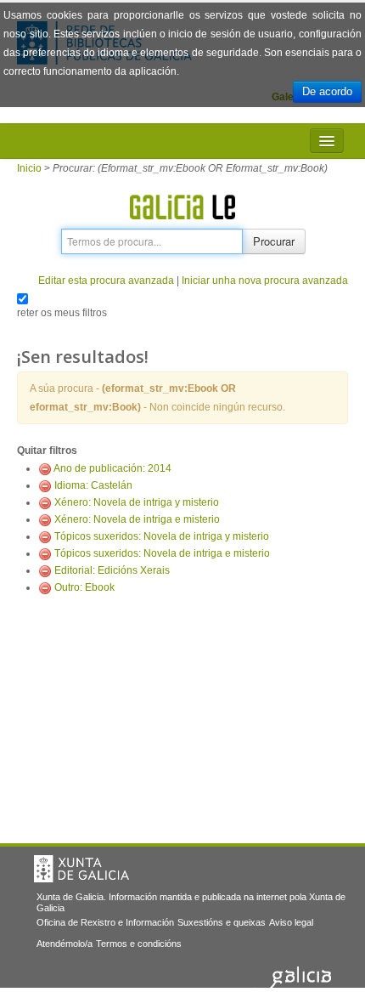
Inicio (29, 168)
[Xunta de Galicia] (81, 868)
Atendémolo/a (64, 943)
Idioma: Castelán (93, 485)
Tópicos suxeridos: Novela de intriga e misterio (162, 553)
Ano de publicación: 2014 (112, 468)
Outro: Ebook (84, 587)
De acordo (327, 91)
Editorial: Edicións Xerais (112, 570)
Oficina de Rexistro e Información (105, 922)
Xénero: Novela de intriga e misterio (137, 519)
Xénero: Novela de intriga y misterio (136, 502)
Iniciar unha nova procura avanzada (265, 280)
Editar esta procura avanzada (106, 280)
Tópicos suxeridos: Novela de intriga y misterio (161, 536)
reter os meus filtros (62, 313)
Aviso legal (291, 922)
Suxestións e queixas (221, 922)
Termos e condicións (139, 943)
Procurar (274, 241)
